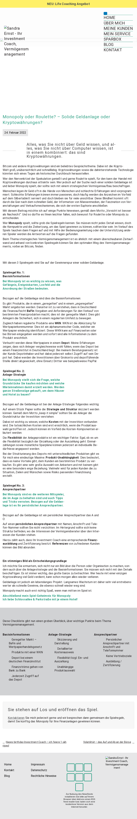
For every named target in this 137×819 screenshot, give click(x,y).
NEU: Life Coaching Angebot (68, 4)
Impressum (38, 764)
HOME (109, 17)
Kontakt (9, 770)
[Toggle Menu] (105, 13)
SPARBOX (112, 39)
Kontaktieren (16, 718)
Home (8, 764)
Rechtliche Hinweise (43, 776)
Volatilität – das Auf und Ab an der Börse (107, 742)
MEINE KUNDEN (118, 28)
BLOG (109, 44)
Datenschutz (39, 770)
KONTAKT (113, 50)
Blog (7, 776)
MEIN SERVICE (117, 33)
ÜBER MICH (114, 23)
